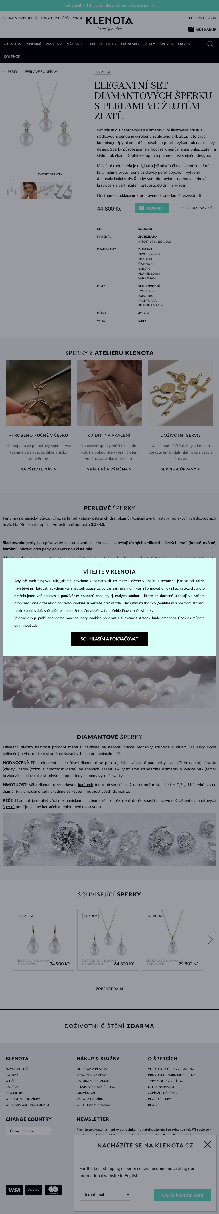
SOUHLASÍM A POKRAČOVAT (109, 639)
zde (118, 603)
